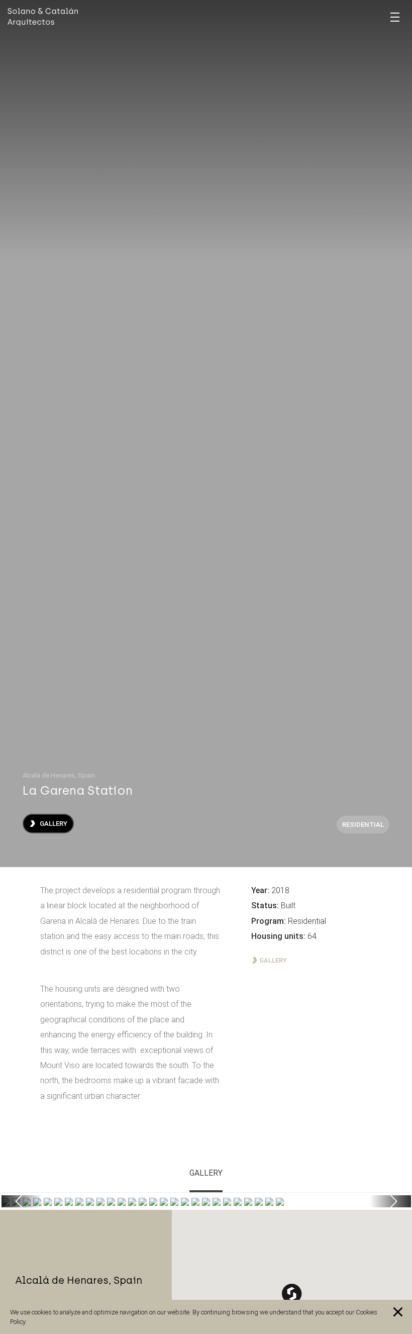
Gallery (52, 823)
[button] (22, 1201)
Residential (363, 824)
